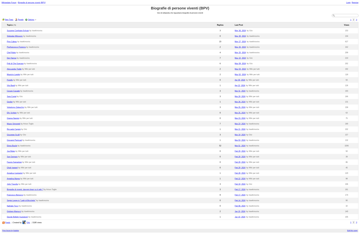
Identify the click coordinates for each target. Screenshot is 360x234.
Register (355, 3)
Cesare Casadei (13, 91)
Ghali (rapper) (12, 168)
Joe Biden (11, 151)
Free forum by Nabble (10, 231)
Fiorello (10, 80)
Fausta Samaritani (14, 162)
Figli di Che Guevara (15, 63)
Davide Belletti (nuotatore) (17, 217)
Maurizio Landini (13, 74)
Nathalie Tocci (12, 206)
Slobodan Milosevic (15, 36)
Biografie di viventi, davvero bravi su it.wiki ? (25, 189)
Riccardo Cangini (14, 129)
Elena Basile (12, 146)
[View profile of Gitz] (24, 222)
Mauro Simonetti (13, 124)
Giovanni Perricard (14, 140)
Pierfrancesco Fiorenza (16, 47)
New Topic (9, 20)
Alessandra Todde (14, 69)
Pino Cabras (12, 42)
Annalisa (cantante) (15, 173)
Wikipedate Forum (9, 3)
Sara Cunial (11, 96)
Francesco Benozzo (15, 195)
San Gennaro (12, 157)
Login (348, 3)
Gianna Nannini (13, 118)
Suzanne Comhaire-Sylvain (18, 31)
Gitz (28, 222)
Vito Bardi (11, 85)
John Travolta (12, 184)
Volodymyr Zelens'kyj (15, 107)
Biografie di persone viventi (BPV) (32, 3)
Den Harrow (11, 58)
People (20, 20)
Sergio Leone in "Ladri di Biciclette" (21, 200)
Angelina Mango (13, 179)
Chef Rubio (11, 52)
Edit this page (352, 231)
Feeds (7, 222)
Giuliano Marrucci (14, 211)
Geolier (10, 102)
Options (31, 20)
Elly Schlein (12, 113)
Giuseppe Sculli (13, 135)
